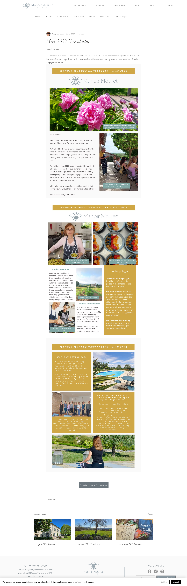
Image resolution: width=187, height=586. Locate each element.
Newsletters (105, 16)
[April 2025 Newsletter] (52, 529)
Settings (164, 582)
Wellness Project (121, 16)
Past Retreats (62, 16)
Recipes (92, 16)
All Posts (37, 16)
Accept (176, 582)
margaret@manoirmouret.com (39, 569)
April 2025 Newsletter (47, 544)
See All (150, 514)
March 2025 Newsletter (89, 544)
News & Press (78, 16)
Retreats (49, 16)
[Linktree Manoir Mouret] (149, 571)
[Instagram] (162, 571)
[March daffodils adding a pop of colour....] (93, 529)
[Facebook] (156, 571)
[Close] (183, 582)
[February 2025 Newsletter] (134, 529)
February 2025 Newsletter (131, 544)
